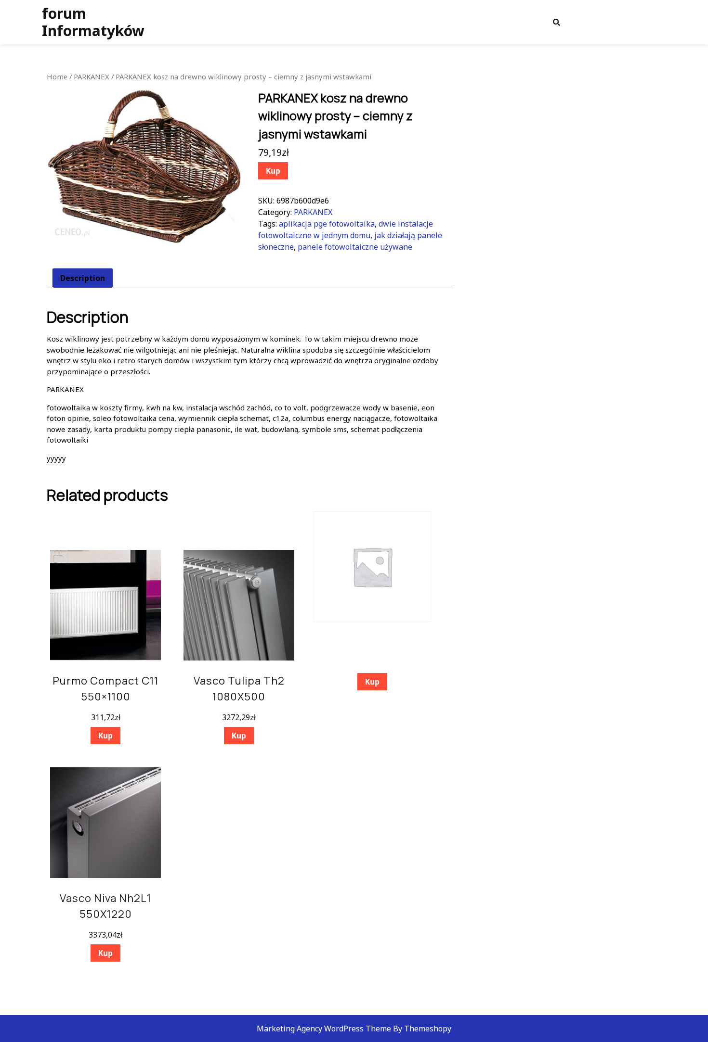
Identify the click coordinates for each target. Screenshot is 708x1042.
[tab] (82, 278)
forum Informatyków (93, 21)
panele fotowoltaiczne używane (355, 246)
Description (82, 278)
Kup (273, 170)
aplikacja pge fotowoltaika (327, 223)
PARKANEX (91, 76)
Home (57, 76)
